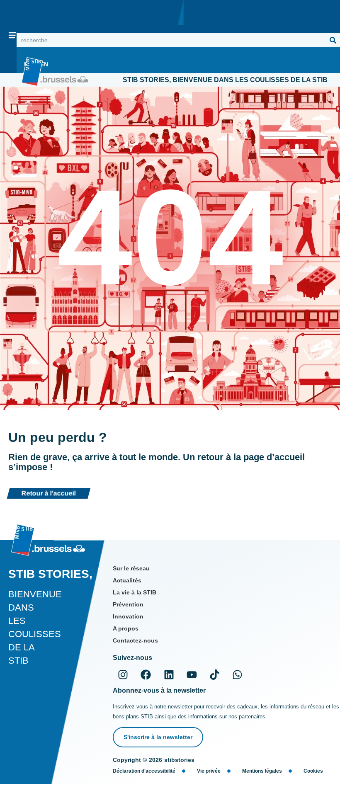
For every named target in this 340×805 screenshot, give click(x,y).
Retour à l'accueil (49, 493)
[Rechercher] (332, 40)
